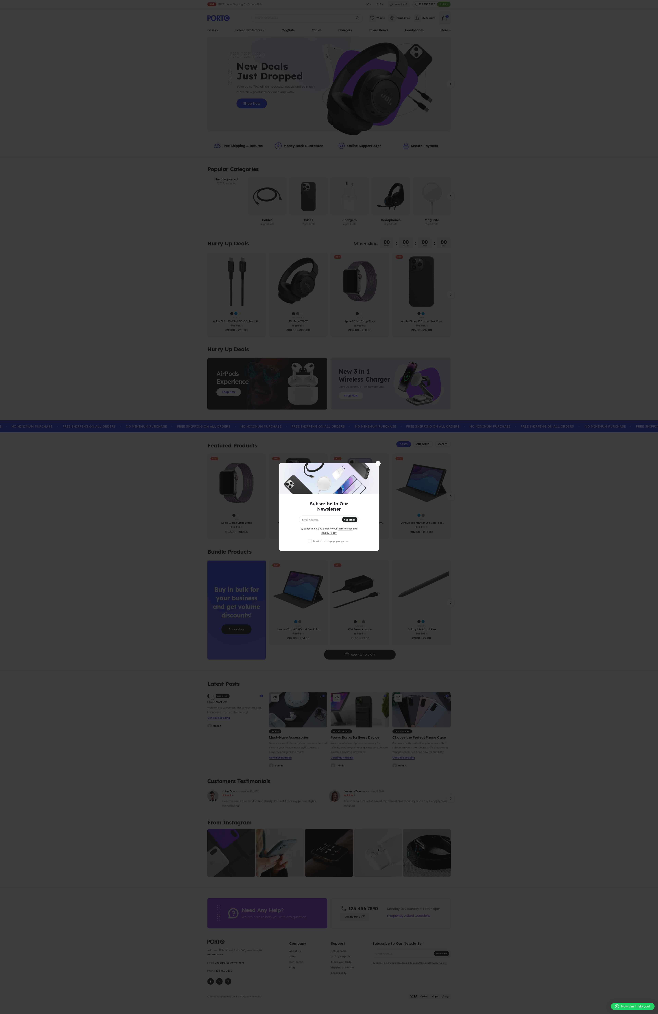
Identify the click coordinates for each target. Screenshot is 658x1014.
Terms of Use (345, 528)
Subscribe (349, 519)
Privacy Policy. (329, 532)
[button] (633, 1006)
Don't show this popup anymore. (331, 541)
